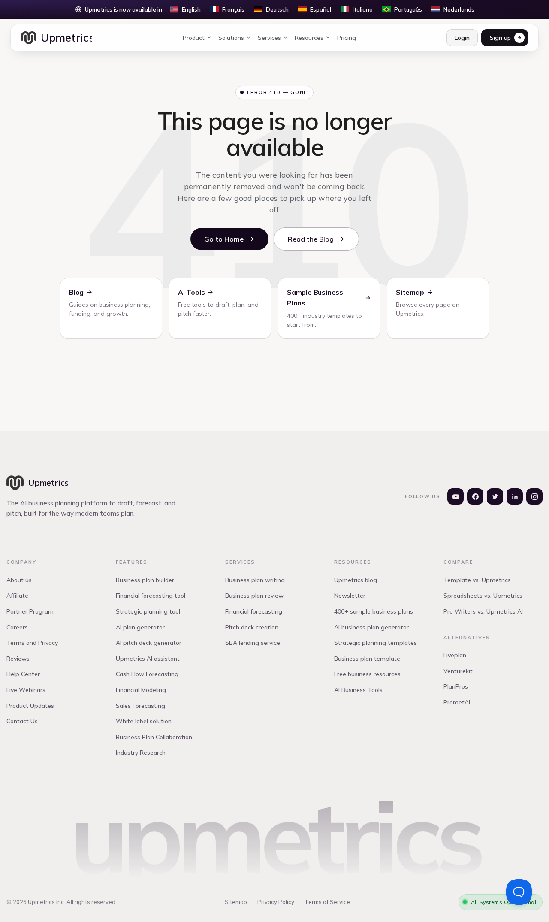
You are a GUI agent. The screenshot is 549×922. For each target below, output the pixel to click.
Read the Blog (311, 239)
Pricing (346, 38)
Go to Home (224, 239)
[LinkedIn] (515, 496)
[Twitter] (495, 496)
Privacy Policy (275, 901)
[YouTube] (455, 496)
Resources (309, 38)
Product (194, 38)
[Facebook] (475, 496)
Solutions (231, 38)
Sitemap (236, 901)
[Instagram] (534, 496)
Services (269, 38)
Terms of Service (327, 901)
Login (462, 38)
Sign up (500, 38)
